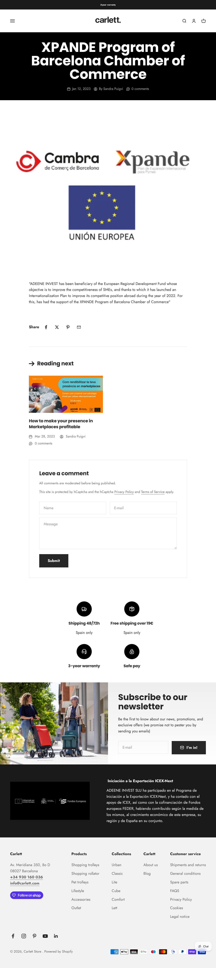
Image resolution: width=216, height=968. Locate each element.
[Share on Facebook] (46, 327)
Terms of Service (153, 492)
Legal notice (179, 916)
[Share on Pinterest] (68, 327)
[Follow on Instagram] (24, 936)
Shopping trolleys (85, 865)
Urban (117, 865)
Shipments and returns (188, 865)
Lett (114, 908)
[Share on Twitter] (57, 327)
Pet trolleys (80, 882)
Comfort (118, 899)
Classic (117, 873)
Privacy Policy (124, 492)
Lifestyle (78, 891)
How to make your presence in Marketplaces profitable (61, 424)
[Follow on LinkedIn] (56, 936)
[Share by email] (79, 327)
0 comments (140, 88)
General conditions (185, 873)
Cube (116, 891)
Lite (114, 882)
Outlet (76, 908)
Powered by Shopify (58, 951)
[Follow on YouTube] (45, 936)
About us (150, 865)
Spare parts (179, 882)
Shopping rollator (85, 873)
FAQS (174, 891)
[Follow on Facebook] (13, 936)
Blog (147, 873)
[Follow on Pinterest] (34, 936)
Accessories (81, 899)
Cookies (176, 908)
